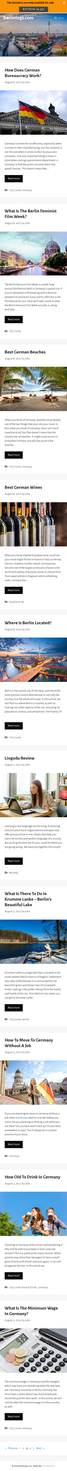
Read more (14, 178)
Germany (27, 190)
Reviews (13, 872)
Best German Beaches (25, 352)
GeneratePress (48, 1466)
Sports (25, 1019)
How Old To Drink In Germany (32, 1177)
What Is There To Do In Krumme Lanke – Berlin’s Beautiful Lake (28, 899)
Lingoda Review (19, 758)
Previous (11, 1448)
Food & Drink (16, 602)
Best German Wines (23, 487)
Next (40, 1448)
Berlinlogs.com (18, 17)
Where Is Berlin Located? (28, 623)
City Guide (15, 190)
